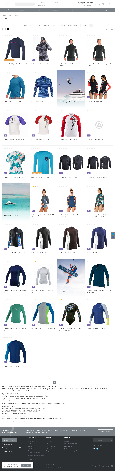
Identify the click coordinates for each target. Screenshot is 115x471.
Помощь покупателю (70, 443)
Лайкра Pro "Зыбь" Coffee (68, 253)
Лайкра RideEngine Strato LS (69, 177)
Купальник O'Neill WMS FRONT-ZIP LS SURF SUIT (70, 329)
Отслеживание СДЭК (70, 451)
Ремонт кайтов (50, 446)
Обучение (49, 441)
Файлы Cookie (32, 459)
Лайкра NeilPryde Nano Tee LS (42, 177)
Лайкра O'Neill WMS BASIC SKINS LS (15, 329)
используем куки (12, 464)
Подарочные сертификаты (54, 451)
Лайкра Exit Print (37, 101)
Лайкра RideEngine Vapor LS (97, 177)
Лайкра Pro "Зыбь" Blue (95, 253)
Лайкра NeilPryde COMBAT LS (13, 366)
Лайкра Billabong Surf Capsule (14, 177)
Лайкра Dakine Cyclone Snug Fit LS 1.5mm (99, 65)
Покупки (67, 441)
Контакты (31, 446)
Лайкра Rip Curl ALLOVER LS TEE (15, 253)
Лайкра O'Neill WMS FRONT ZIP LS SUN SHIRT (99, 291)
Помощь (67, 437)
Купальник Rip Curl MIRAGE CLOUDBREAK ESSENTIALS (97, 216)
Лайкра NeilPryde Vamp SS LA (13, 139)
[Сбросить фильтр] (91, 25)
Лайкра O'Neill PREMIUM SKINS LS (43, 328)
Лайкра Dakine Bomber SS (96, 139)
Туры (47, 443)
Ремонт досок (50, 448)
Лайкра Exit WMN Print (95, 101)
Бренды (66, 448)
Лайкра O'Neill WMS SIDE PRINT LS (14, 291)
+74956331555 (8, 451)
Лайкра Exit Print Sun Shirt (12, 101)
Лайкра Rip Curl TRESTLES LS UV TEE (42, 216)
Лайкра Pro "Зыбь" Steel (39, 253)
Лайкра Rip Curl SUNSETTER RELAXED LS (69, 216)
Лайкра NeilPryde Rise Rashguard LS (15, 65)
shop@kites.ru (42, 5)
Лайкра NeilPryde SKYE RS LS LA (98, 328)
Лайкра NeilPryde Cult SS (40, 139)
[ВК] (113, 237)
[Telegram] (113, 234)
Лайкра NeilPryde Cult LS (68, 139)
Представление (32, 441)
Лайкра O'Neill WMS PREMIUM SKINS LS (42, 291)
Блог (29, 443)
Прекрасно (26, 465)
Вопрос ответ (68, 446)
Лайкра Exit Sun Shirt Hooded (41, 64)
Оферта (30, 448)
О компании (32, 437)
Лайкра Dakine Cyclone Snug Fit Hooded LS (70, 65)
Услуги (48, 437)
